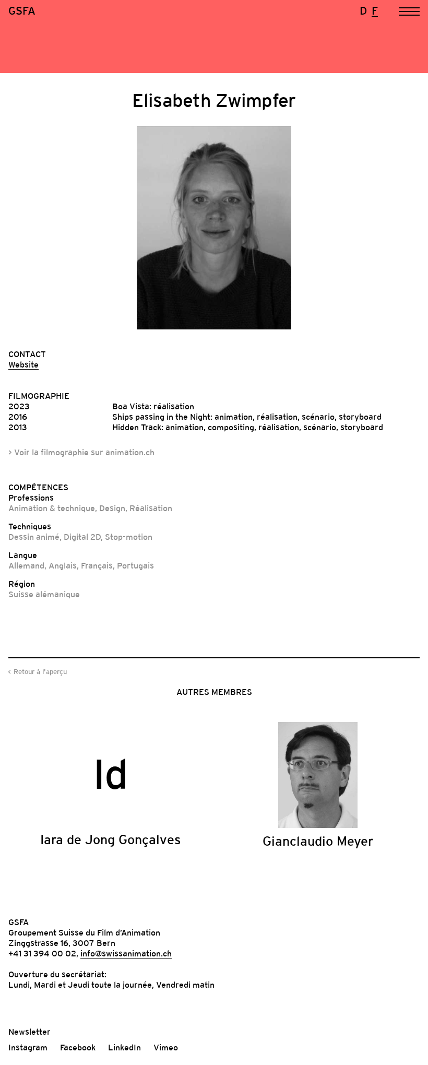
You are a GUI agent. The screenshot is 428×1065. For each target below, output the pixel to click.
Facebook (78, 1047)
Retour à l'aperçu (40, 672)
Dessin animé (34, 536)
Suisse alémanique (44, 594)
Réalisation (150, 508)
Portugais (135, 565)
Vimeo (165, 1047)
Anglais (63, 565)
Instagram (27, 1047)
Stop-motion (128, 536)
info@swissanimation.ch (126, 953)
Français (97, 565)
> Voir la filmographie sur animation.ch (81, 452)
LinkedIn (124, 1047)
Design (112, 508)
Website (23, 364)
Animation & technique (51, 508)
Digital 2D (82, 536)
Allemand (26, 565)
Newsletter (29, 1031)
